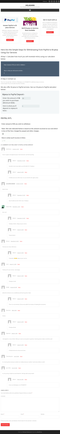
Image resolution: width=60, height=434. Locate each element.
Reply (21, 149)
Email (22, 414)
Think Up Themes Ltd (26, 432)
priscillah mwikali (10, 183)
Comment (3, 396)
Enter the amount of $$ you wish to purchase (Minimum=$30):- (11, 100)
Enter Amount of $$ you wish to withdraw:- (15, 65)
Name (2, 414)
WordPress (39, 432)
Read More (9, 40)
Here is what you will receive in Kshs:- (13, 70)
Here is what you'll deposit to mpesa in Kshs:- (10, 108)
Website (42, 414)
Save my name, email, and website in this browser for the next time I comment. (19, 420)
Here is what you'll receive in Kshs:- (14, 138)
